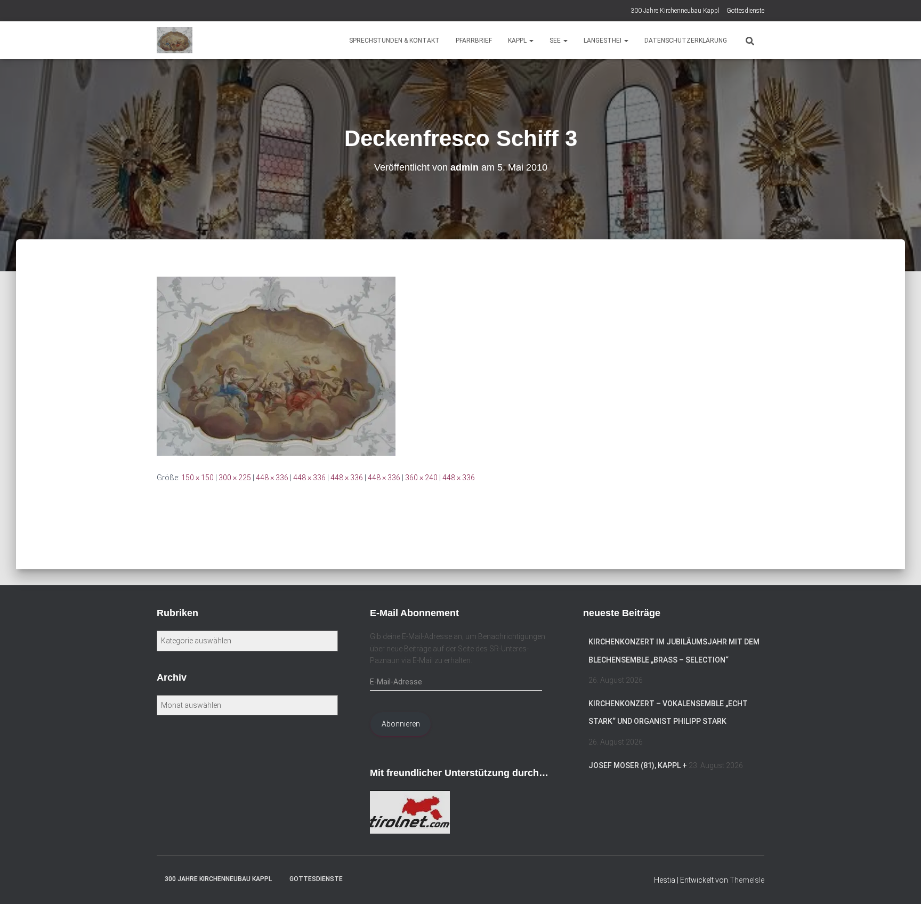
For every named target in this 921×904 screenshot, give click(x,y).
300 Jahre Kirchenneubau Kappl (675, 10)
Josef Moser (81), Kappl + (637, 765)
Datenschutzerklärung (685, 40)
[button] (531, 40)
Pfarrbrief (474, 40)
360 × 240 (421, 477)
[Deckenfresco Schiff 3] (276, 365)
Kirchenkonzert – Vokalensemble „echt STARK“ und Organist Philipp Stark (668, 712)
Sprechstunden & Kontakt (394, 40)
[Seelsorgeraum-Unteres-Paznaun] (174, 40)
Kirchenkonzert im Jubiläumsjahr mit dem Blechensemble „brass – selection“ (674, 650)
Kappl (518, 40)
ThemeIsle (747, 880)
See (556, 40)
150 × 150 (197, 477)
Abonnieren (401, 724)
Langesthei (603, 40)
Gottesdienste (745, 10)
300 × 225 (235, 477)
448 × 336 (272, 477)
